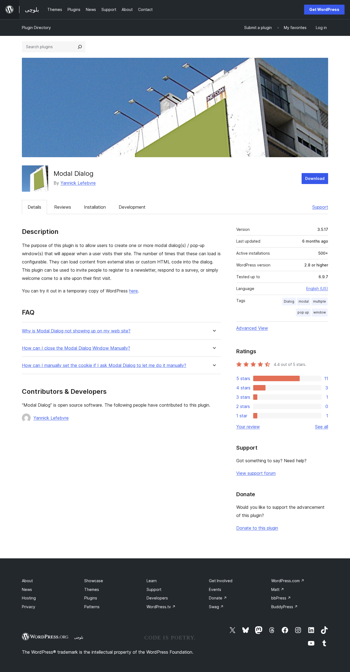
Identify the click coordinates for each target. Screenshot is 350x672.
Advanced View (252, 328)
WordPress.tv (161, 606)
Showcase (93, 580)
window (319, 312)
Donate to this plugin (257, 528)
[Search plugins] (79, 46)
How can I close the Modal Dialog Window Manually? (76, 348)
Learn (152, 580)
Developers (157, 598)
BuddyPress (284, 606)
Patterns (92, 606)
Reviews (62, 207)
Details (34, 207)
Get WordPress (324, 9)
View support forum (256, 473)
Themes (91, 589)
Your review (248, 426)
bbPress (281, 598)
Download (315, 178)
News (27, 589)
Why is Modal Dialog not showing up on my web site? (76, 331)
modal (304, 301)
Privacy (28, 606)
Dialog (289, 301)
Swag (216, 606)
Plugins (90, 598)
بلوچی (78, 637)
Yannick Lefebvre (78, 183)
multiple (319, 301)
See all (321, 426)
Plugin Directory (36, 27)
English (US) (317, 288)
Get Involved (220, 580)
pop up (303, 312)
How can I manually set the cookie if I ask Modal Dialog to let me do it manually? (104, 365)
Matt (277, 589)
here (133, 291)
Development (132, 207)
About (27, 580)
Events (215, 589)
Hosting (29, 598)
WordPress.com (287, 580)
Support (320, 207)
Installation (95, 207)
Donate (218, 598)
